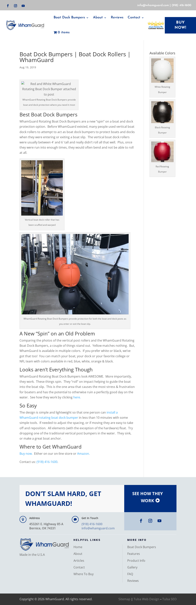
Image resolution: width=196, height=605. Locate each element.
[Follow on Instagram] (15, 6)
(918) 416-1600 (181, 5)
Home (78, 547)
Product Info (136, 560)
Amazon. (83, 453)
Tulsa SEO (169, 599)
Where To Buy (84, 574)
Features (133, 554)
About (98, 17)
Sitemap (124, 599)
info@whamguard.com (153, 5)
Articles (79, 560)
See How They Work (147, 497)
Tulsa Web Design (146, 599)
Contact (79, 567)
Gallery (132, 567)
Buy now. (26, 453)
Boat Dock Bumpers (69, 17)
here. (77, 397)
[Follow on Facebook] (8, 6)
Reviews (117, 17)
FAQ (130, 574)
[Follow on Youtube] (23, 6)
